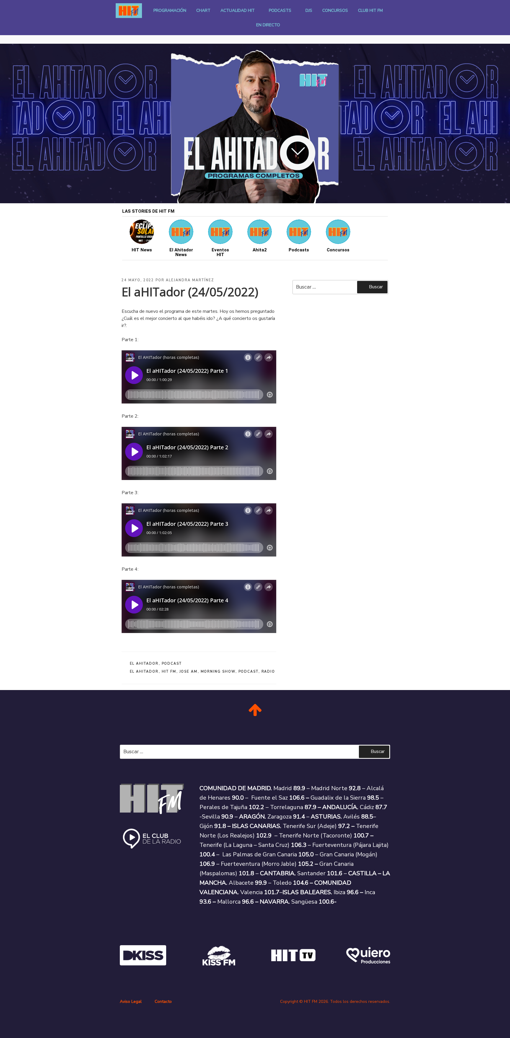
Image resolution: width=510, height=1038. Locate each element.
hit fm (169, 671)
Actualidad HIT (237, 10)
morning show (218, 671)
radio (268, 671)
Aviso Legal (131, 1001)
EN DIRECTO (268, 25)
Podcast (172, 663)
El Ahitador (144, 663)
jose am (188, 671)
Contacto (163, 1001)
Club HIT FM (370, 10)
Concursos (335, 10)
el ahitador (144, 671)
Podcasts (280, 10)
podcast (248, 671)
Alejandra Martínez (190, 280)
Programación (169, 10)
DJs (308, 10)
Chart (203, 10)
